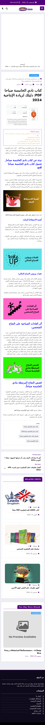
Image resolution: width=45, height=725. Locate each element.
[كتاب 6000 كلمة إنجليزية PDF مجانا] (22, 496)
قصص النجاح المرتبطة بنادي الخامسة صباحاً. (27, 143)
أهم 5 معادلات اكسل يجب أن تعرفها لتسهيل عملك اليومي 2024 (23, 459)
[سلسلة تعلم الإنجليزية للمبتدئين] (22, 534)
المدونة (38, 688)
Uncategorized (38, 613)
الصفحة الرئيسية (36, 686)
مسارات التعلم (36, 698)
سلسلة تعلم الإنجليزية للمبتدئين (28, 549)
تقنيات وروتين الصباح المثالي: (31, 139)
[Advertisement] (22, 39)
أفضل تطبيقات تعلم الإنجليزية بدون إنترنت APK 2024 (24, 468)
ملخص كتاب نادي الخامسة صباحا (29, 436)
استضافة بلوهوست (35, 683)
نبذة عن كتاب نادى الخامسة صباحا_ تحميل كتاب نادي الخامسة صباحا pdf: (21, 134)
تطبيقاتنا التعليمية (35, 691)
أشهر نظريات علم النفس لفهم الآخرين (25, 588)
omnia (37, 84)
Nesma (34, 585)
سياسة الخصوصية (35, 693)
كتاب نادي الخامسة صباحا (33, 79)
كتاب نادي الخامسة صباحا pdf (19, 79)
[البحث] (6, 8)
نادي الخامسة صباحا (26, 81)
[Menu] (42, 8)
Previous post (37, 454)
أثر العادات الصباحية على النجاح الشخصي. (28, 141)
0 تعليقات (18, 84)
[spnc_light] (3, 9)
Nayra (35, 546)
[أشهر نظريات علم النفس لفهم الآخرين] (22, 573)
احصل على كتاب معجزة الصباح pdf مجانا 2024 (20, 215)
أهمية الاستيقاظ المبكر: (32, 137)
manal (35, 507)
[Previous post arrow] (4, 457)
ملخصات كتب (34, 75)
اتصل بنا (38, 681)
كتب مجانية (37, 696)
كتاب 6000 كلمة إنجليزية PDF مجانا (25, 510)
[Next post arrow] (4, 468)
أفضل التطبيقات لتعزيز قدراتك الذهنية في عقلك (26, 636)
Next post (38, 464)
